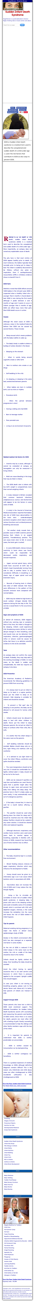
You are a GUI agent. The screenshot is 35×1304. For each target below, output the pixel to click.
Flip (22, 112)
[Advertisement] (17, 47)
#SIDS (7, 1086)
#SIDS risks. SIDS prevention (18, 1086)
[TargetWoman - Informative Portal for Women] (17, 6)
